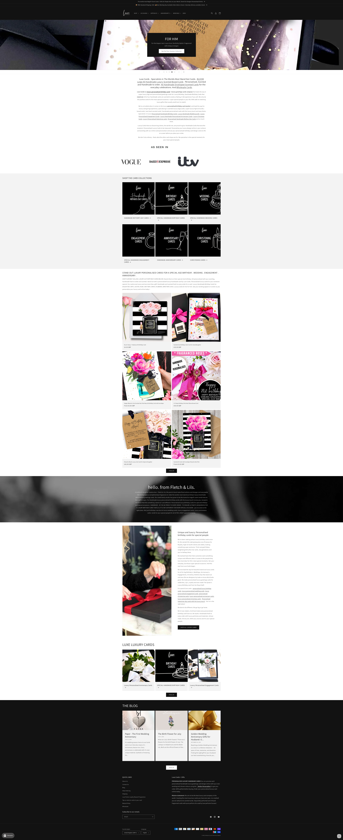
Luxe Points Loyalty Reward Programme (134, 797)
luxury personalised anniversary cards (202, 596)
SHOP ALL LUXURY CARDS (188, 627)
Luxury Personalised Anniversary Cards (138, 685)
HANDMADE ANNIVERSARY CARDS (169, 260)
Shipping (124, 794)
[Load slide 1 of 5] (164, 72)
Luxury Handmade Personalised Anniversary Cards (176, 116)
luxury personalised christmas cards (189, 599)
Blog (123, 787)
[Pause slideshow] (183, 72)
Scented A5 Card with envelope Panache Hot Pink (186, 462)
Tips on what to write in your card (132, 800)
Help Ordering (126, 791)
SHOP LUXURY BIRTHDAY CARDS (171, 52)
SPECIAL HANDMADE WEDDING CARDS (203, 218)
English (145, 832)
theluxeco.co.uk (208, 835)
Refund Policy (126, 803)
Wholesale (125, 806)
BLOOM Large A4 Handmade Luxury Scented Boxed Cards (170, 80)
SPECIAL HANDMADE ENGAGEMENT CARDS (136, 261)
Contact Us (125, 784)
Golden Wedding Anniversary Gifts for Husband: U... (200, 736)
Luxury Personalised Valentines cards (155, 119)
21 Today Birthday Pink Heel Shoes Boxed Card (186, 403)
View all (171, 471)
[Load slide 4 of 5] (172, 72)
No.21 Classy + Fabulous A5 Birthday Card (135, 345)
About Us (125, 781)
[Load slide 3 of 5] (169, 72)
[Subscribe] (152, 817)
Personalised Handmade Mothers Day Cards (182, 119)
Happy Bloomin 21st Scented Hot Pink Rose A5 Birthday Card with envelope (144, 403)
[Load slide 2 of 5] (166, 72)
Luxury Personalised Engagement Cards (204, 685)
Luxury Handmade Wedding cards (188, 114)
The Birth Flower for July (169, 733)
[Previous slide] (159, 72)
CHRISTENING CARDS (197, 260)
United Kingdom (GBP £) (130, 832)
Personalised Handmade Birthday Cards (164, 114)
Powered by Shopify (216, 835)
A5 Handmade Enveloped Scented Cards (180, 84)
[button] (136, 13)
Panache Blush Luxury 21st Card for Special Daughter (138, 462)
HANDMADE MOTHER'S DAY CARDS (136, 218)
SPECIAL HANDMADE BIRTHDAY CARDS (171, 218)
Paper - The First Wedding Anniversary (137, 735)
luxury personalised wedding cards (193, 591)
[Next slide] (179, 72)
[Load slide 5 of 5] (174, 72)
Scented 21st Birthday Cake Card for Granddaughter (187, 345)
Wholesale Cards (184, 87)
